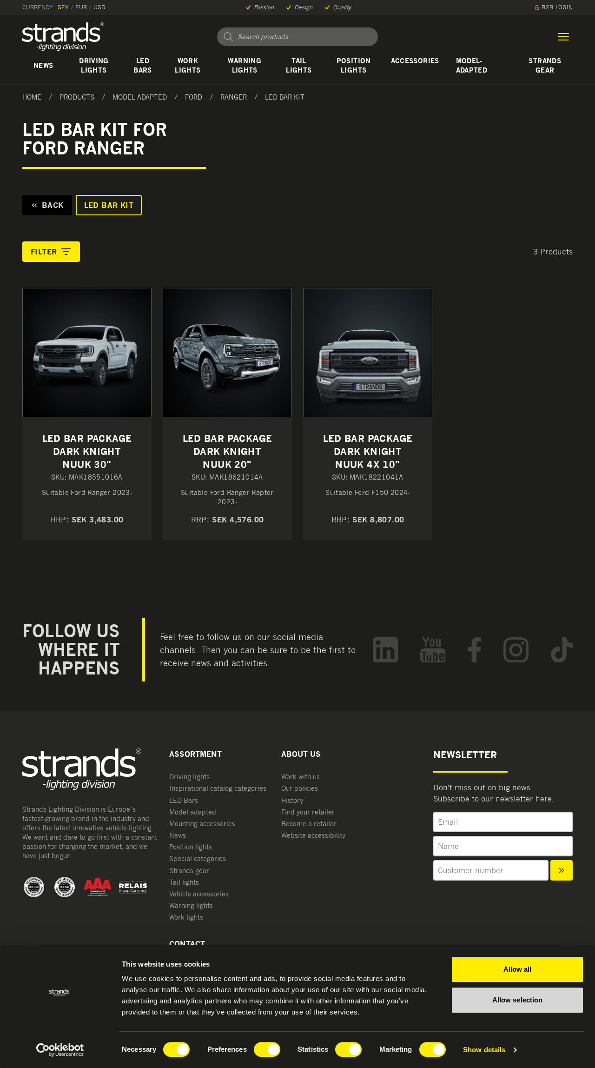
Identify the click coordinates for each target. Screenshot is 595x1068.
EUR (81, 7)
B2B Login (557, 7)
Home (31, 97)
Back (53, 205)
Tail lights (298, 65)
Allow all (517, 969)
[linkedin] (385, 650)
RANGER (233, 97)
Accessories (415, 61)
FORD (193, 97)
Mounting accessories (202, 824)
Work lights (187, 65)
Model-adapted (471, 65)
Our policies (299, 788)
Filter (44, 251)
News (43, 65)
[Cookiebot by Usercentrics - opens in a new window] (60, 1050)
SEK (63, 7)
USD (99, 7)
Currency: (38, 7)
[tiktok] (562, 650)
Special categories (197, 858)
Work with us (300, 777)
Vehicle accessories (199, 894)
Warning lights (244, 65)
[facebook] (474, 650)
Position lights (354, 65)
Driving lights (93, 65)
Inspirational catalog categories (217, 788)
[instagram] (516, 650)
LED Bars (142, 65)
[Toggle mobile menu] (563, 36)
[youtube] (433, 650)
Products (77, 97)
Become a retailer (309, 824)
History (292, 800)
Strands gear (545, 65)
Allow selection (517, 1000)
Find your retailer (308, 812)
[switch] (267, 1049)
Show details (484, 1050)
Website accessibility (313, 835)
